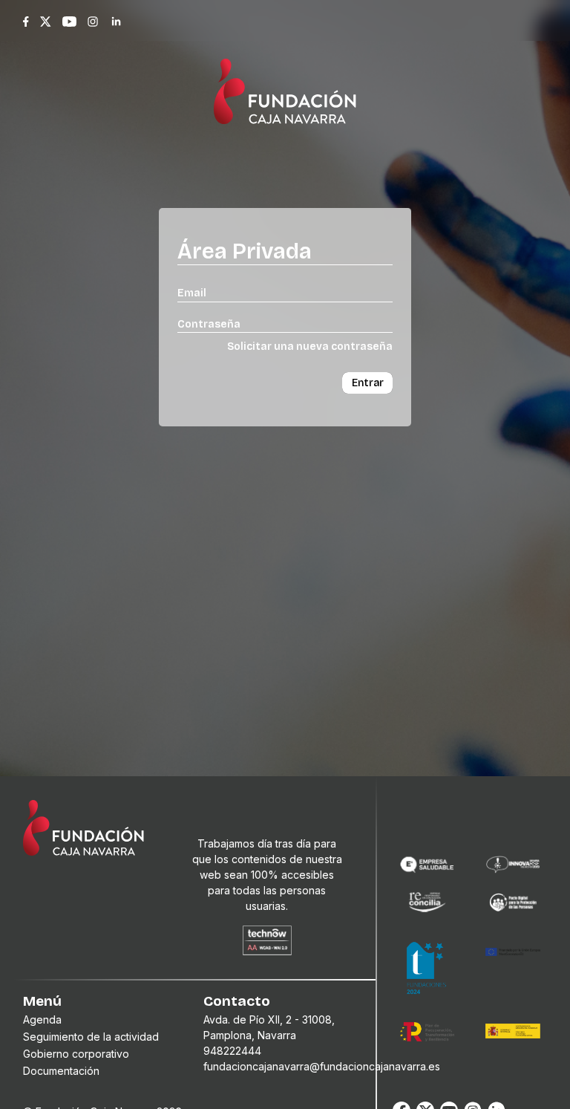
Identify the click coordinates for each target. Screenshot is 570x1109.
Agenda (42, 1019)
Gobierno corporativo (76, 1053)
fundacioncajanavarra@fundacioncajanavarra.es (321, 1066)
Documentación (61, 1070)
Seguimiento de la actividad (91, 1036)
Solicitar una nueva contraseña (310, 346)
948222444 (232, 1050)
